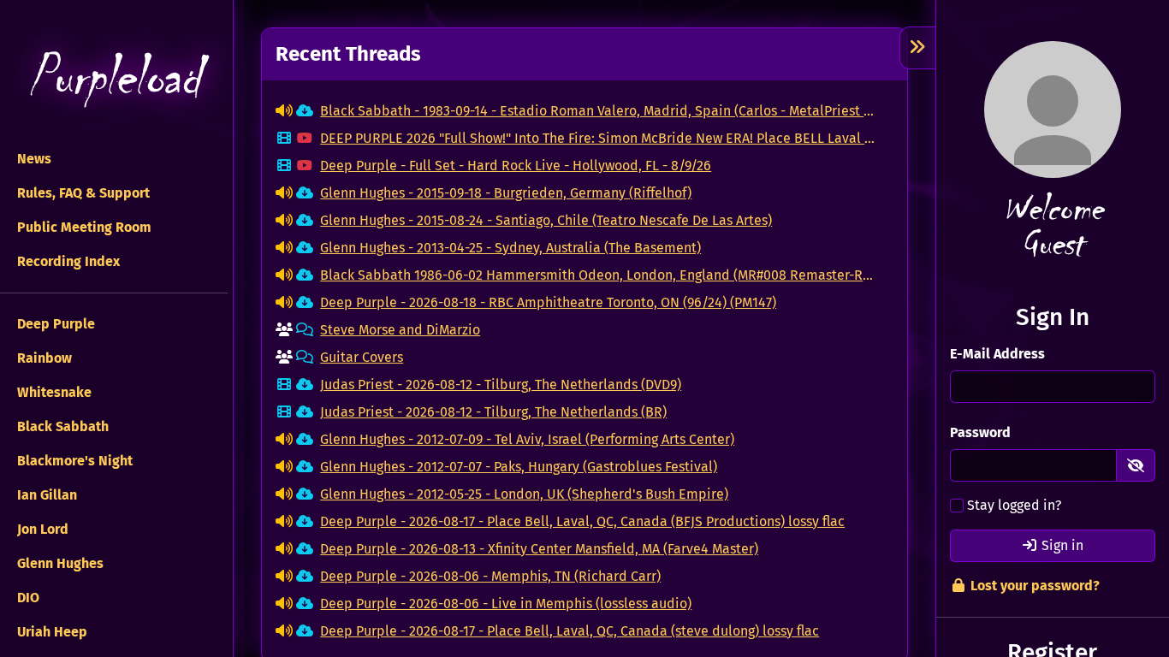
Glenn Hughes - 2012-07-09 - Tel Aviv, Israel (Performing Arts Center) (527, 439)
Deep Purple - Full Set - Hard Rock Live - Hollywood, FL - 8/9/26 (515, 165)
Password (980, 432)
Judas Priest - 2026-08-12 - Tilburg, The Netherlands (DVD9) (500, 384)
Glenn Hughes (59, 563)
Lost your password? (1033, 585)
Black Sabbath (61, 426)
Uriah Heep (50, 632)
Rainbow (43, 358)
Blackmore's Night (73, 461)
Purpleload (114, 77)
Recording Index (67, 261)
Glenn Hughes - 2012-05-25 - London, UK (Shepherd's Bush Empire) (524, 494)
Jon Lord (41, 529)
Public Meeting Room (82, 227)
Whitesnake (53, 392)
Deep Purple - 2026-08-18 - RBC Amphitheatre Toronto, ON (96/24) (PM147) (548, 302)
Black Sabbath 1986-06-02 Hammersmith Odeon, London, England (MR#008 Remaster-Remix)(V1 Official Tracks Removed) (600, 275)
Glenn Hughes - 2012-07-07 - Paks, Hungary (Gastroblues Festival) (518, 467)
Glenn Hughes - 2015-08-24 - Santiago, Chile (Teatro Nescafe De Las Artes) (546, 220)
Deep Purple (54, 324)
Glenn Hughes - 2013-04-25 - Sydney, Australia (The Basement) (510, 248)
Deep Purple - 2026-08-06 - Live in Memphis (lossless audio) (505, 603)
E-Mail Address (997, 354)
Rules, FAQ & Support (82, 193)
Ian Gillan (45, 495)
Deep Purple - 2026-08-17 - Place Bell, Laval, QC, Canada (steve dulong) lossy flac (569, 631)
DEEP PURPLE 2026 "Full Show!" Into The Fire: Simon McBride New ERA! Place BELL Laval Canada (600, 138)
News (32, 159)
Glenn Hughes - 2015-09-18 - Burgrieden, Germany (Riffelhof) (505, 193)
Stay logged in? (1014, 505)
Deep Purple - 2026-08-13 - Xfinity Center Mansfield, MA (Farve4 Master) (539, 549)
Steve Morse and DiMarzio (400, 330)
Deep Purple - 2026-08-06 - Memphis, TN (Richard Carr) (490, 576)
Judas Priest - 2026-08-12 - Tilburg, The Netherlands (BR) (493, 412)
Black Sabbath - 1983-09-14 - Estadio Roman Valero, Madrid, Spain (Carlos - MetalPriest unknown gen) (600, 111)
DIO (26, 597)
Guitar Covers (361, 357)
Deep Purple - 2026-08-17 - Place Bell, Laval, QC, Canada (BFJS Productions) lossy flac (582, 521)
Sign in (1060, 545)
